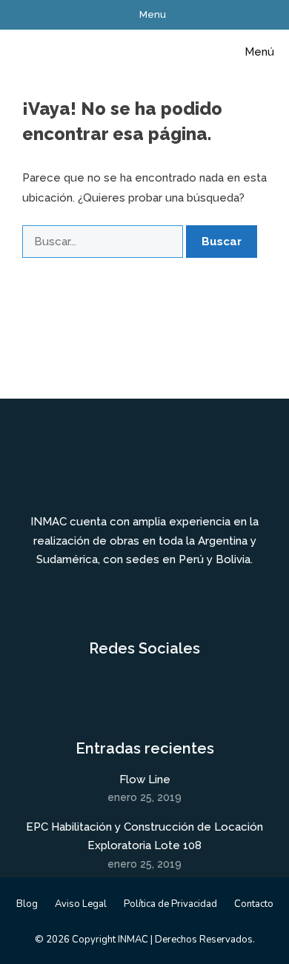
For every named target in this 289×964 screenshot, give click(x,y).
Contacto (253, 904)
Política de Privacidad (170, 904)
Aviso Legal (81, 904)
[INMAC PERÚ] (46, 51)
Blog (27, 904)
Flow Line (144, 779)
